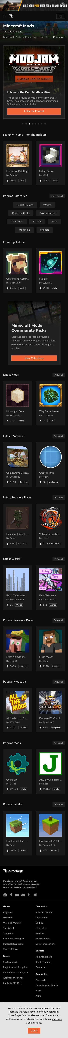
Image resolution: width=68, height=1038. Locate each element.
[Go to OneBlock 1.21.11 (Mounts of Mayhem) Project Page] (50, 833)
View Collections (34, 358)
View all (58, 374)
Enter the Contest (34, 111)
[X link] (29, 895)
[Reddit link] (35, 895)
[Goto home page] (11, 16)
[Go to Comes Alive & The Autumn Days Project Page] (17, 464)
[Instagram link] (5, 895)
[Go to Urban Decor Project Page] (50, 163)
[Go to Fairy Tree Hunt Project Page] (50, 587)
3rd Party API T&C (12, 983)
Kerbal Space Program (14, 939)
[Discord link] (23, 895)
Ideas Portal (41, 918)
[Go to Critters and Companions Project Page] (17, 270)
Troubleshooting (44, 962)
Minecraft (8, 918)
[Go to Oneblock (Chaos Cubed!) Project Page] (17, 833)
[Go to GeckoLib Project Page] (17, 771)
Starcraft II (8, 933)
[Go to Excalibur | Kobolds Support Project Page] (17, 526)
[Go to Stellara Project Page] (50, 270)
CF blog (39, 923)
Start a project (10, 962)
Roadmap (40, 933)
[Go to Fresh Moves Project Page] (50, 648)
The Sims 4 (8, 928)
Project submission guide (15, 967)
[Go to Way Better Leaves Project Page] (50, 403)
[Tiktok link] (11, 895)
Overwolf (40, 980)
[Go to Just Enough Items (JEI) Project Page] (50, 771)
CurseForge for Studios (47, 985)
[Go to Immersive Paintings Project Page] (17, 163)
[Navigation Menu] (4, 16)
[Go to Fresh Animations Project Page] (17, 648)
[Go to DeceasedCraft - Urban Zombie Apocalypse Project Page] (50, 710)
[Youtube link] (17, 895)
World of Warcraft (12, 923)
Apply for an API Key (13, 978)
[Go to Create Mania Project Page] (50, 464)
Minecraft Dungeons (13, 944)
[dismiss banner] (63, 4)
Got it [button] (34, 1030)
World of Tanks (10, 949)
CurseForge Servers (45, 944)
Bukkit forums (43, 939)
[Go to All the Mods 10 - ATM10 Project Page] (17, 710)
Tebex (38, 991)
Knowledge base (44, 957)
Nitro (38, 996)
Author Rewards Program (15, 973)
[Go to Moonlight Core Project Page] (17, 403)
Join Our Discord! (44, 912)
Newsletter (41, 928)
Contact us (41, 967)
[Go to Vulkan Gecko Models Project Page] (50, 526)
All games (7, 912)
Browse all (57, 196)
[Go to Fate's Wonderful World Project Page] (17, 587)
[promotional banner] (34, 5)
